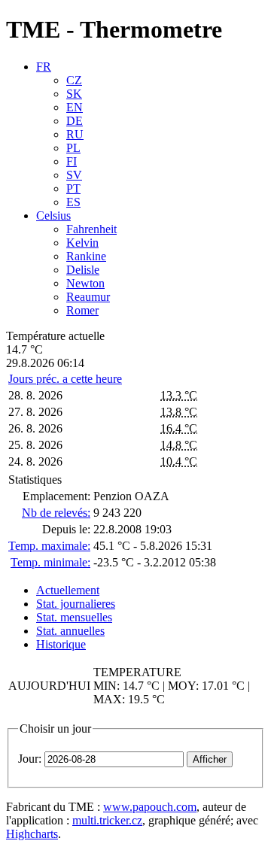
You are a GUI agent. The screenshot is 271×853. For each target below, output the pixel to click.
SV (74, 174)
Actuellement (67, 590)
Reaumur (88, 296)
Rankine (86, 256)
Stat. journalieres (75, 603)
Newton (85, 283)
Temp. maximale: (49, 545)
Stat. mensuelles (74, 617)
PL (73, 147)
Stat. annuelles (70, 630)
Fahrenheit (91, 229)
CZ (74, 80)
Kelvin (82, 242)
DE (74, 120)
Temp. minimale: (50, 562)
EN (74, 107)
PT (73, 188)
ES (73, 202)
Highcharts (32, 833)
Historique (61, 644)
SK (74, 93)
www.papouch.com (149, 806)
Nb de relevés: (56, 512)
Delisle (82, 269)
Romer (82, 310)
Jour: (29, 758)
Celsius (53, 215)
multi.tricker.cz (107, 820)
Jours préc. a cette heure (65, 378)
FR (43, 66)
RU (75, 134)
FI (71, 161)
